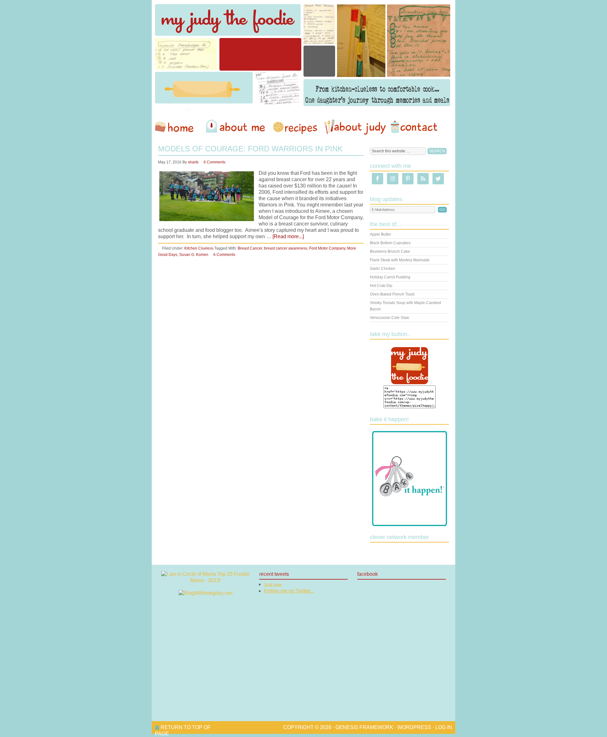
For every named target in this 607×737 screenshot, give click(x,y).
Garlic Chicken (382, 268)
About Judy (355, 127)
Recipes (296, 127)
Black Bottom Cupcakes (390, 243)
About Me (236, 127)
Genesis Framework (364, 727)
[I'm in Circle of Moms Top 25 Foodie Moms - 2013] (205, 580)
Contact (414, 127)
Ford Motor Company (327, 248)
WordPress (414, 727)
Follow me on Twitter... (289, 591)
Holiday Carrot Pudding (390, 277)
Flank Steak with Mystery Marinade (400, 260)
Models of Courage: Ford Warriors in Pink (250, 148)
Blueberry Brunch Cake (390, 251)
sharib (193, 162)
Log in (443, 727)
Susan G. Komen (193, 254)
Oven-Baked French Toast (392, 294)
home (177, 127)
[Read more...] (288, 236)
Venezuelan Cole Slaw (389, 317)
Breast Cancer (250, 248)
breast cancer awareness (285, 248)
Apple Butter (380, 234)
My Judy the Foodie (303, 55)
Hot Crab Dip (381, 285)
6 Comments (214, 162)
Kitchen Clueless (198, 248)
